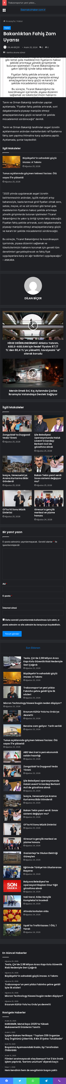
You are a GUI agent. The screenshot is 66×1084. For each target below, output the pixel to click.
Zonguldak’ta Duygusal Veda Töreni (16, 436)
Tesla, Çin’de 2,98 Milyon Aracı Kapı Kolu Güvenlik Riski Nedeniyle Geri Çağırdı (43, 661)
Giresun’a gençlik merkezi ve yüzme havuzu (44, 512)
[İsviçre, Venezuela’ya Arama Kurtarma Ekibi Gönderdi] (17, 464)
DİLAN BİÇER (14, 47)
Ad (5, 584)
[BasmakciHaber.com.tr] (33, 10)
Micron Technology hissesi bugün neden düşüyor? (32, 703)
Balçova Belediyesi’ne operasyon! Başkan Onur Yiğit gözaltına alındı (40, 885)
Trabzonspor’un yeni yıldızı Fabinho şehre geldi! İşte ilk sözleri (39, 691)
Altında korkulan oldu (36, 911)
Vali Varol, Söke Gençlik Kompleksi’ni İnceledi (37, 898)
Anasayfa (10, 21)
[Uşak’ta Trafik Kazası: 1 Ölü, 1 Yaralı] (12, 930)
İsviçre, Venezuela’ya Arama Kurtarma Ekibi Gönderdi (15, 478)
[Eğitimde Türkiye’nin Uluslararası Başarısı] (12, 872)
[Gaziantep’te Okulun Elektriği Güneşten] (12, 858)
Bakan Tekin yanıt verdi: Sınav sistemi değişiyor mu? (48, 478)
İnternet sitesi (10, 608)
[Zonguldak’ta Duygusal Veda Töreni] (17, 423)
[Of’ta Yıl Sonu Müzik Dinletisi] (17, 498)
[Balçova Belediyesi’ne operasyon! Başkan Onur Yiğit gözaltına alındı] (12, 886)
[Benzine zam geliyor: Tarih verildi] (12, 730)
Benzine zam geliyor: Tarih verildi (42, 726)
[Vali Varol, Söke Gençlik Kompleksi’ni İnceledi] (12, 901)
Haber (20, 21)
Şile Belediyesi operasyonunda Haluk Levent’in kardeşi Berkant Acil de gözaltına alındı (47, 440)
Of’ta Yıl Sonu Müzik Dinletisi (14, 511)
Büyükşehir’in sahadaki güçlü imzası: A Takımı (40, 675)
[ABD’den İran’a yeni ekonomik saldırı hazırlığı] (12, 757)
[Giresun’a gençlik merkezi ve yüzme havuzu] (48, 498)
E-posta (7, 596)
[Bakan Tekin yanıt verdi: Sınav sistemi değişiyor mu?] (48, 464)
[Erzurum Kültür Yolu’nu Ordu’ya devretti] (12, 716)
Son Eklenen (33, 647)
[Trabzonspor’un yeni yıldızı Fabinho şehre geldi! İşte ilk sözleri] (12, 692)
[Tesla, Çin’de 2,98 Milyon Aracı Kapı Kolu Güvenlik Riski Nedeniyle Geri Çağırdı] (12, 662)
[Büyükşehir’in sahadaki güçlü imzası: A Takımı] (11, 162)
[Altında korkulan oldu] (12, 916)
